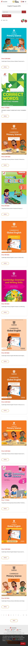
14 (23, 615)
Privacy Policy (9, 640)
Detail (5, 67)
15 (26, 615)
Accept (22, 643)
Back (14, 620)
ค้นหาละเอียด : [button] (6, 15)
